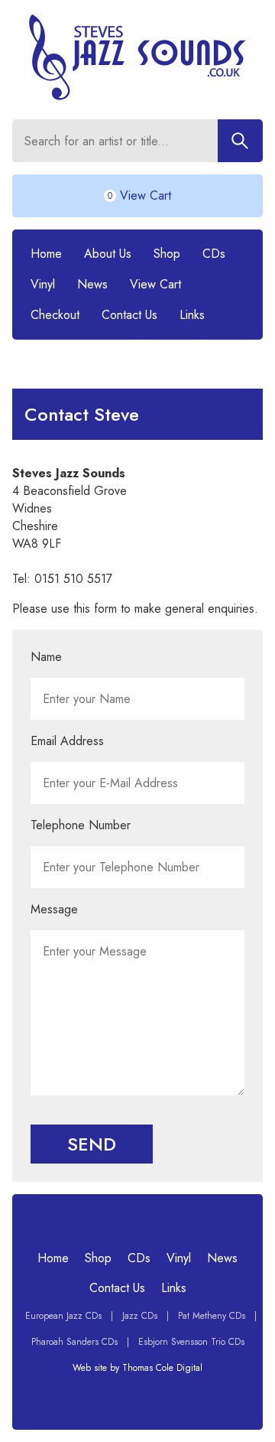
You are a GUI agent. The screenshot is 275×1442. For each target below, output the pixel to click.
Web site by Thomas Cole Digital (137, 1368)
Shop (167, 253)
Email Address (67, 741)
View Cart (155, 284)
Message (54, 909)
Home (46, 253)
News (92, 284)
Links (192, 315)
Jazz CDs (139, 1316)
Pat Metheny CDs (211, 1316)
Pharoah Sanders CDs (74, 1342)
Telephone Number (81, 825)
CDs (213, 253)
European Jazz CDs (63, 1316)
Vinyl (43, 284)
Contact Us (129, 315)
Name (46, 657)
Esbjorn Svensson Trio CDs (191, 1342)
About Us (107, 253)
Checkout (55, 315)
